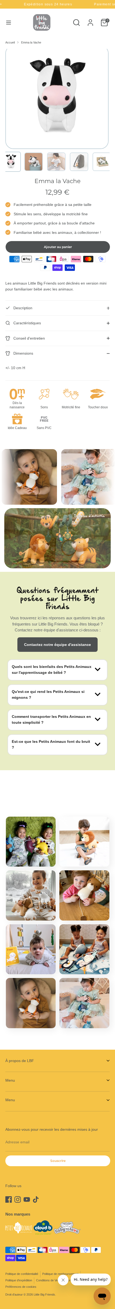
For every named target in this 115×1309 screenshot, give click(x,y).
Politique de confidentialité (21, 1273)
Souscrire (58, 1161)
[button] (11, 162)
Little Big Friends (44, 1294)
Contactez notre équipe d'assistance (57, 644)
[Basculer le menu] (8, 22)
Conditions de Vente (49, 1280)
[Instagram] (17, 1199)
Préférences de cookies (20, 1286)
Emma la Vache (31, 42)
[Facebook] (8, 1199)
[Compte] (90, 20)
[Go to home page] (42, 22)
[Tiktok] (36, 1199)
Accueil (10, 42)
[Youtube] (27, 1199)
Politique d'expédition (18, 1280)
